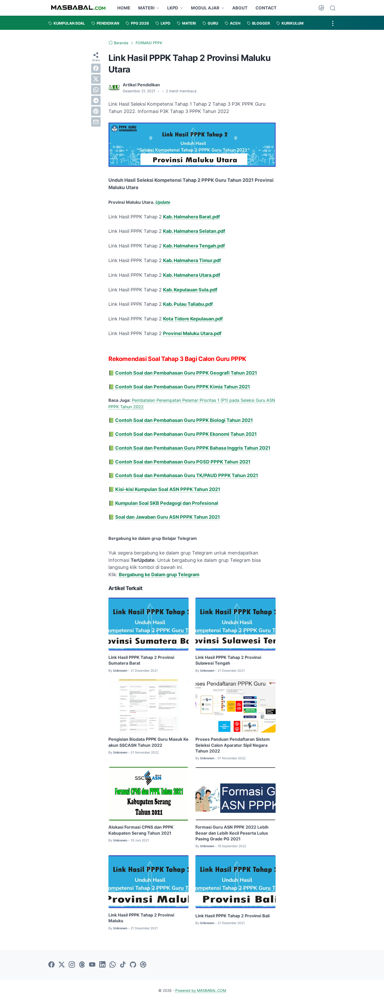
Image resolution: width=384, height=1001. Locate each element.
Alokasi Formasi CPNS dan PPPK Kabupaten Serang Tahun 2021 (140, 829)
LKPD (172, 7)
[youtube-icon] (92, 965)
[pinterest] (96, 111)
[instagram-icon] (72, 965)
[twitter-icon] (62, 965)
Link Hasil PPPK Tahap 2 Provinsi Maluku (141, 917)
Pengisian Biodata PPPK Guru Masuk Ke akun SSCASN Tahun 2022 (148, 742)
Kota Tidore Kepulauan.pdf (193, 318)
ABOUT (240, 7)
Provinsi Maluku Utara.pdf (192, 333)
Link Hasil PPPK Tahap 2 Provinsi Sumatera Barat (141, 660)
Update (162, 202)
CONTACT (266, 7)
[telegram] (96, 100)
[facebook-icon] (51, 965)
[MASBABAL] (78, 7)
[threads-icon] (82, 965)
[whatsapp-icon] (112, 965)
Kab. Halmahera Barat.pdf (191, 216)
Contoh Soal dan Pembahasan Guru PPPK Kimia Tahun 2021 (182, 386)
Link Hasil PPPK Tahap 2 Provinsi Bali (232, 915)
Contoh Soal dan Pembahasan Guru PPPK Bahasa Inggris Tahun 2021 (192, 448)
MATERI (146, 7)
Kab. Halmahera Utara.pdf (191, 275)
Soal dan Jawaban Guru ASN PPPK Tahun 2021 (167, 517)
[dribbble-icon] (143, 965)
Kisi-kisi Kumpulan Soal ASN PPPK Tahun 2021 (167, 489)
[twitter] (96, 79)
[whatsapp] (96, 89)
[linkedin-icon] (102, 965)
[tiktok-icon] (123, 965)
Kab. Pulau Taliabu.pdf (188, 304)
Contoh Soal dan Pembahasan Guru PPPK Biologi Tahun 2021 (184, 420)
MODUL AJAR (205, 7)
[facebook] (96, 68)
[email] (96, 122)
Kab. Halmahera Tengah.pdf (194, 245)
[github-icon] (133, 965)
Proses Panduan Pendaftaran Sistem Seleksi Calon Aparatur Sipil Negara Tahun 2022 (232, 745)
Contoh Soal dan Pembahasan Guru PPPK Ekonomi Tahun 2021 (186, 434)
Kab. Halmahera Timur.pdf (192, 260)
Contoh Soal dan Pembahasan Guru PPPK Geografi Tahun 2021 (186, 373)
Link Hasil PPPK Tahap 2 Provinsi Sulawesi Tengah (228, 660)
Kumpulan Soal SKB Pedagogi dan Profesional (166, 503)
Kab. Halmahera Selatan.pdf (194, 231)
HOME (123, 7)
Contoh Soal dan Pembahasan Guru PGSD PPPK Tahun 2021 (183, 462)
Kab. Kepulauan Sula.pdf (190, 289)
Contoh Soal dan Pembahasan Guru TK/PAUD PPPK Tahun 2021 (186, 475)
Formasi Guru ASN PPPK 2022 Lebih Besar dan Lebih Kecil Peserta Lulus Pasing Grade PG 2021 (232, 832)
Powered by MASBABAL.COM (200, 990)
